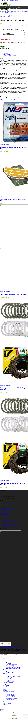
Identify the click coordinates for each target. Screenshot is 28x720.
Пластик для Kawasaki (11, 698)
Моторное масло (10, 680)
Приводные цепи (10, 672)
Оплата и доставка (7, 522)
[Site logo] (4, 6)
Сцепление (8, 663)
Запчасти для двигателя (11, 15)
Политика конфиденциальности (11, 525)
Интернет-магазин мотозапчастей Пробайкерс (11, 646)
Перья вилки (9, 677)
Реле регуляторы (4, 514)
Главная (2, 15)
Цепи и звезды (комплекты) (12, 671)
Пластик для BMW (10, 699)
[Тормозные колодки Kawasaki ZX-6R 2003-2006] (9, 99)
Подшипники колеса (5, 509)
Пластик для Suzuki (10, 696)
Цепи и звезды (3, 507)
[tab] (5, 53)
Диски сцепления (4, 512)
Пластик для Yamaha (11, 695)
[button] (2, 196)
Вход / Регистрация (7, 707)
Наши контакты (7, 524)
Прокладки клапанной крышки (13, 667)
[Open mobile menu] (7, 7)
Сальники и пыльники (11, 675)
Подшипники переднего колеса (13, 676)
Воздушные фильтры (11, 681)
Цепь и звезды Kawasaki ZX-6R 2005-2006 (13, 294)
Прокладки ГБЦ (10, 666)
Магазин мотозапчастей (9, 521)
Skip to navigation (4, 0)
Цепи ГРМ (2, 510)
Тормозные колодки (5, 513)
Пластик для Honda (10, 694)
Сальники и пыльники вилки (7, 508)
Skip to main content (13, 0)
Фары (7, 686)
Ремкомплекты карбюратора (7, 516)
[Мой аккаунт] (21, 7)
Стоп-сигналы (9, 687)
